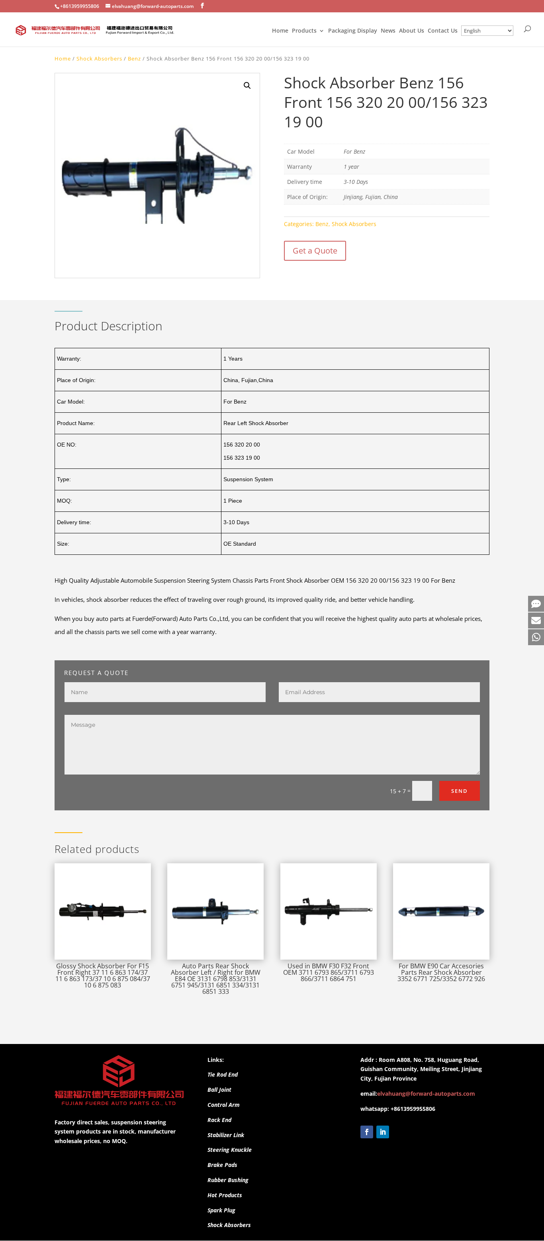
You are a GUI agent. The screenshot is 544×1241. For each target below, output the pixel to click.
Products (304, 31)
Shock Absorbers (99, 58)
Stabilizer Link (225, 1135)
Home (280, 31)
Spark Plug (221, 1210)
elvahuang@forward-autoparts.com (426, 1093)
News (388, 31)
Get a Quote (315, 250)
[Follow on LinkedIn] (382, 1132)
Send (459, 790)
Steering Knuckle (229, 1149)
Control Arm (223, 1104)
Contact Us (443, 31)
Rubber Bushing (228, 1180)
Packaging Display (352, 31)
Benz (134, 58)
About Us (411, 31)
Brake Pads (222, 1165)
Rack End (219, 1120)
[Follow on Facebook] (366, 1132)
